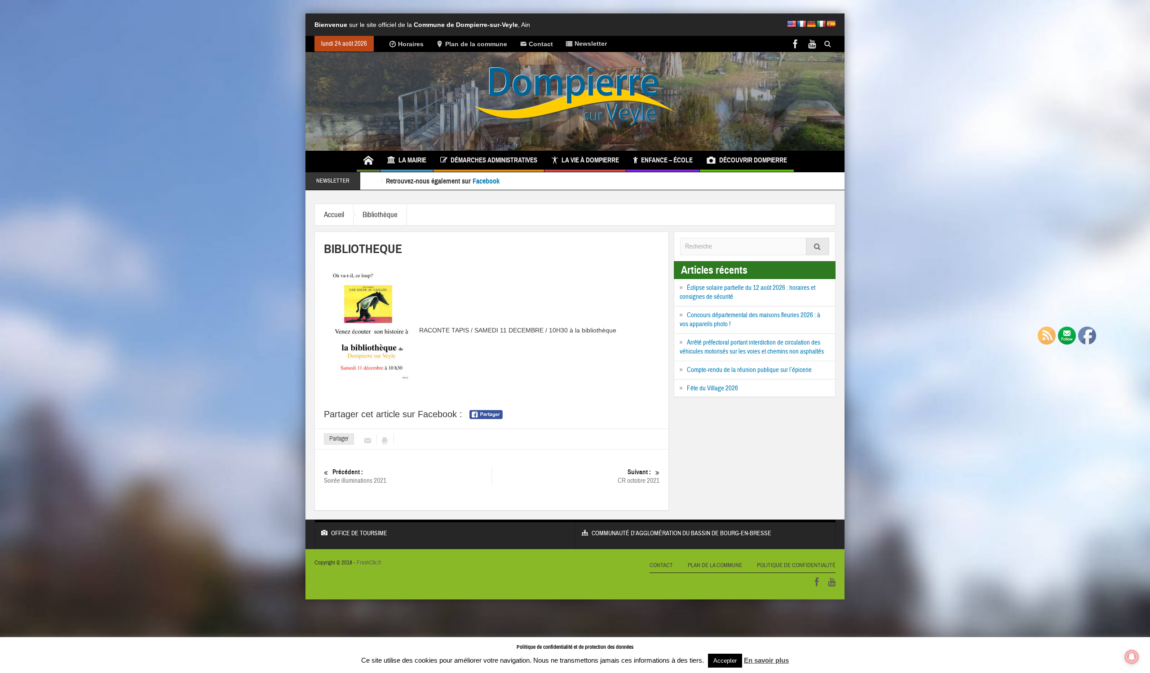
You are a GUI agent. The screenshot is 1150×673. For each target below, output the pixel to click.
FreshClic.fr (369, 562)
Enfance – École (667, 160)
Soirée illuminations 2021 (355, 476)
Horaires (411, 44)
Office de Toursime (359, 533)
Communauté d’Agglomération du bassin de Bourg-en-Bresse (681, 533)
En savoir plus (766, 660)
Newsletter (591, 43)
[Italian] (821, 23)
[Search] (817, 246)
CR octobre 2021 (638, 476)
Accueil (334, 214)
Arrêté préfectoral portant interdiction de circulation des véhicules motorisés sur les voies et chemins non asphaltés (752, 347)
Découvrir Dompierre (753, 160)
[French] (801, 23)
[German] (811, 23)
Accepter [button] (725, 660)
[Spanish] (831, 23)
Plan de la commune (476, 44)
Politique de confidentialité (796, 565)
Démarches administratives (494, 160)
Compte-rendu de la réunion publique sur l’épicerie (749, 370)
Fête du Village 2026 (712, 388)
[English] (791, 23)
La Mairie (412, 160)
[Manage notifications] (1131, 657)
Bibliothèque (380, 214)
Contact (541, 44)
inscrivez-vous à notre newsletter (546, 181)
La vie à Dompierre (590, 160)
